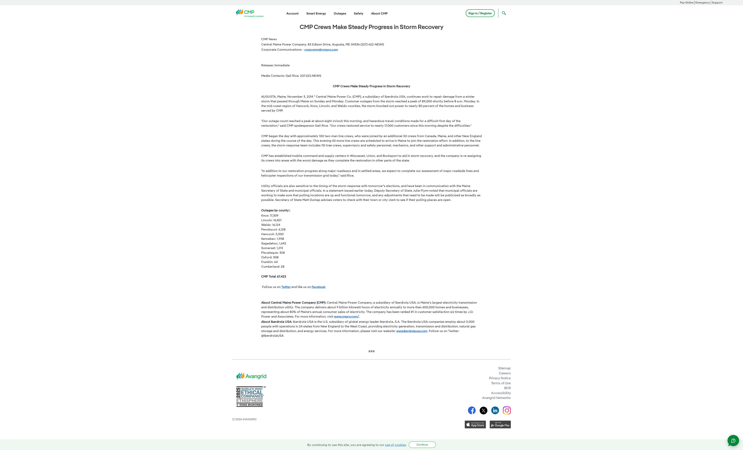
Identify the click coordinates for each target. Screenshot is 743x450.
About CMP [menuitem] (379, 13)
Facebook (318, 287)
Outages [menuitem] (340, 13)
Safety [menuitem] (358, 13)
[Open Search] (503, 13)
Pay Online (686, 2)
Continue (422, 444)
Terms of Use (501, 383)
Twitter (286, 287)
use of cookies (395, 445)
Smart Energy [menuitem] (316, 13)
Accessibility (501, 393)
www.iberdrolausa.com (411, 331)
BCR (507, 388)
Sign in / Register (480, 13)
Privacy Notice (500, 378)
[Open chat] (733, 440)
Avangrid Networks (496, 398)
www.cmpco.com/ (346, 316)
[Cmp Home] (251, 13)
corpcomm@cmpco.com (321, 49)
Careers (505, 373)
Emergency (702, 2)
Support (717, 2)
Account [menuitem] (292, 13)
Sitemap (504, 368)
